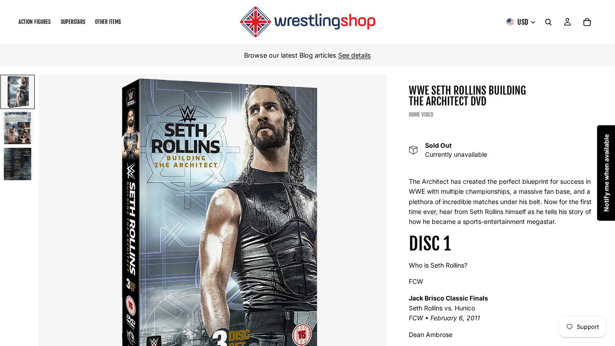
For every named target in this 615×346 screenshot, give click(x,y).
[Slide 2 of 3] (17, 128)
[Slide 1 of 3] (17, 92)
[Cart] (587, 22)
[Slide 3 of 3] (17, 164)
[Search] (548, 22)
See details (354, 55)
